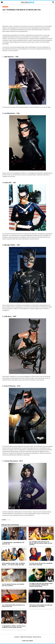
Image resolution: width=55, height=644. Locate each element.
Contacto (16, 637)
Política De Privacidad (26, 637)
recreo (27, 2)
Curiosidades (5, 6)
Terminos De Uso (37, 637)
